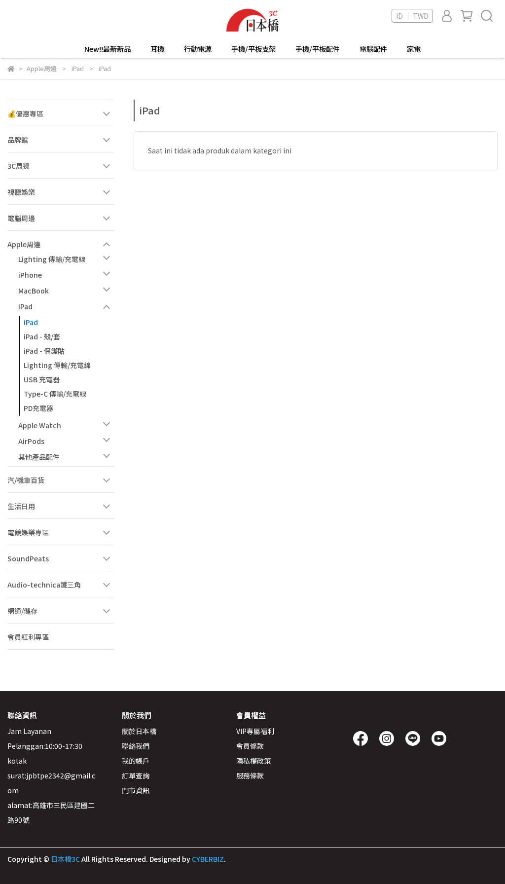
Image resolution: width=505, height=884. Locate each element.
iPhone (30, 275)
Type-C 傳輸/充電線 (55, 394)
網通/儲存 (22, 611)
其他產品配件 (39, 457)
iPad (25, 306)
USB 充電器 (42, 379)
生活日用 (21, 506)
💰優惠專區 (25, 113)
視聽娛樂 (21, 192)
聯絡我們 (135, 746)
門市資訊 (135, 790)
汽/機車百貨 (25, 480)
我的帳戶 (135, 761)
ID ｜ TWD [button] (412, 15)
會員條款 (250, 746)
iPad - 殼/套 (42, 336)
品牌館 (17, 140)
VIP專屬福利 (255, 731)
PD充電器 (38, 408)
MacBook (33, 290)
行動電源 (198, 49)
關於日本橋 (139, 731)
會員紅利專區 (28, 637)
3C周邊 (18, 166)
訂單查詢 (135, 775)
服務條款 (250, 775)
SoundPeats (28, 558)
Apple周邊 (23, 244)
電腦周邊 (21, 218)
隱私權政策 (253, 761)
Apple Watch (39, 425)
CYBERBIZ (208, 859)
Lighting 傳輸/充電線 (51, 259)
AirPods (31, 441)
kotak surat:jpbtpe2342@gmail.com (51, 775)
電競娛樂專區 (28, 532)
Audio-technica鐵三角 (44, 584)
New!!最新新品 (107, 49)
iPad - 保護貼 (44, 351)
